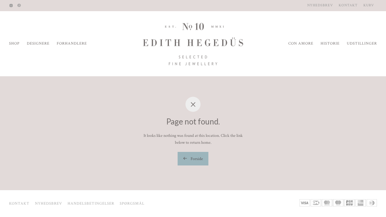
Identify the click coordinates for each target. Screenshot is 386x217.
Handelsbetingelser (91, 203)
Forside (196, 159)
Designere (38, 43)
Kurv (368, 5)
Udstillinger (362, 43)
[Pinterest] (19, 5)
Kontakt (348, 5)
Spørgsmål (132, 203)
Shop (14, 43)
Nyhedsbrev (320, 5)
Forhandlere (72, 43)
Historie (330, 43)
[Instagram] (11, 5)
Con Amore (300, 43)
